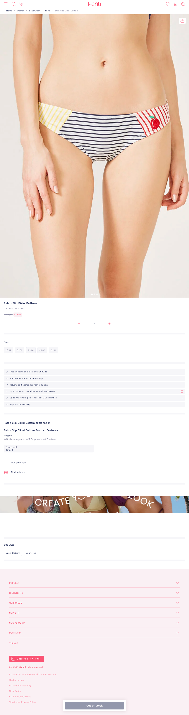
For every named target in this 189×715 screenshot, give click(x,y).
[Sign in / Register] (175, 4)
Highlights (16, 593)
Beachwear (34, 11)
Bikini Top (31, 553)
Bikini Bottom (13, 553)
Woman (20, 11)
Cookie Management (20, 696)
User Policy (15, 691)
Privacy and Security (20, 685)
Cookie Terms (16, 680)
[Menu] (6, 4)
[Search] (13, 4)
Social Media (17, 623)
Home (9, 11)
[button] (92, 294)
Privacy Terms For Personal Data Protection (32, 674)
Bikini (47, 11)
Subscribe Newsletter (28, 658)
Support (14, 613)
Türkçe (13, 643)
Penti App (14, 632)
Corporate (15, 603)
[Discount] (21, 4)
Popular (14, 583)
